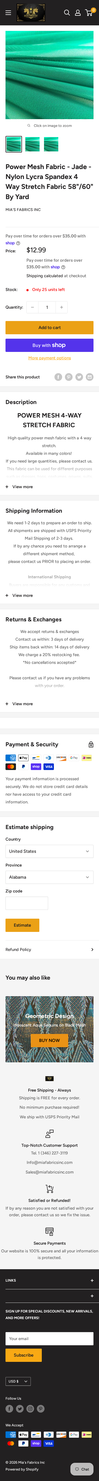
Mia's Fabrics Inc (23, 209)
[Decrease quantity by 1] (32, 307)
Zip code (14, 891)
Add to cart (49, 327)
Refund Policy (18, 949)
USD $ (13, 1381)
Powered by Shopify (22, 1469)
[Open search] (67, 13)
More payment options (49, 357)
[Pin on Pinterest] (69, 377)
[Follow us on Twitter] (20, 1409)
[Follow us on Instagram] (30, 1409)
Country (13, 839)
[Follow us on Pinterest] (41, 1409)
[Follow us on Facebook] (9, 1409)
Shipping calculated (44, 275)
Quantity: (14, 307)
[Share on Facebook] (58, 377)
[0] (89, 12)
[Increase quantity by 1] (61, 307)
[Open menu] (8, 12)
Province (14, 865)
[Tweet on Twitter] (79, 377)
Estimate (22, 925)
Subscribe (24, 1355)
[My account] (78, 13)
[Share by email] (90, 377)
